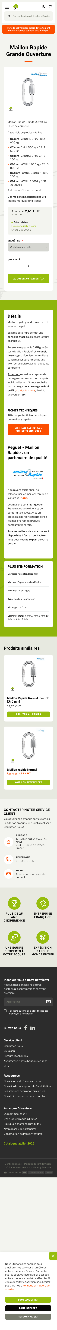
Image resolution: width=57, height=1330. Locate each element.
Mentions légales (13, 1163)
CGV (6, 1065)
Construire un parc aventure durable (25, 1096)
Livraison (9, 1050)
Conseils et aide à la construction (23, 1081)
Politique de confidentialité (37, 1163)
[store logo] (16, 6)
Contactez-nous (13, 1046)
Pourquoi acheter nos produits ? (22, 1123)
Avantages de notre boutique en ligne (25, 1061)
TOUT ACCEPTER (28, 1300)
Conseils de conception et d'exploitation (27, 1086)
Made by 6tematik (42, 1167)
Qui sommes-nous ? (15, 1113)
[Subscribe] (48, 1002)
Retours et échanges (16, 1055)
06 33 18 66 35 (25, 861)
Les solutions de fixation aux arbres (24, 1091)
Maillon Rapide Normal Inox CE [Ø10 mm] (28, 700)
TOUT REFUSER (28, 1308)
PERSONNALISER (28, 1316)
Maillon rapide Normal (22, 770)
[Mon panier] (50, 6)
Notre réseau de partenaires (20, 1128)
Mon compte (44, 6)
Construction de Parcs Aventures (23, 1133)
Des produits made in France (20, 1118)
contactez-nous (25, 390)
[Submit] (9, 16)
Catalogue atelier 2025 (19, 1144)
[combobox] (28, 16)
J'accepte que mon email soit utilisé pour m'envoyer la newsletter (29, 1012)
